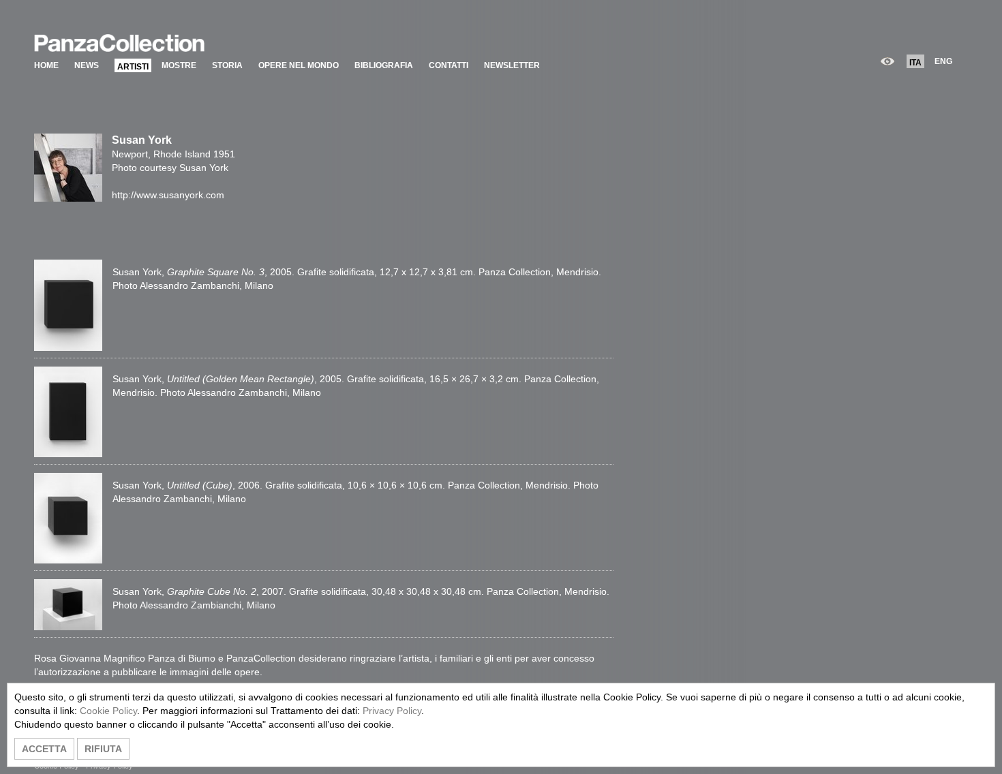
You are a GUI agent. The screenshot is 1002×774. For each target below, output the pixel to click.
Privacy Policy (392, 710)
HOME (46, 65)
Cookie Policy (108, 710)
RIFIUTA (103, 748)
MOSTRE (179, 65)
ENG (943, 61)
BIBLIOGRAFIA (383, 65)
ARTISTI (133, 67)
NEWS (86, 65)
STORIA (227, 65)
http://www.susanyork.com (168, 194)
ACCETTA (44, 748)
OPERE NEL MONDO (298, 65)
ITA (915, 62)
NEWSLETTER (512, 65)
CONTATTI (448, 65)
